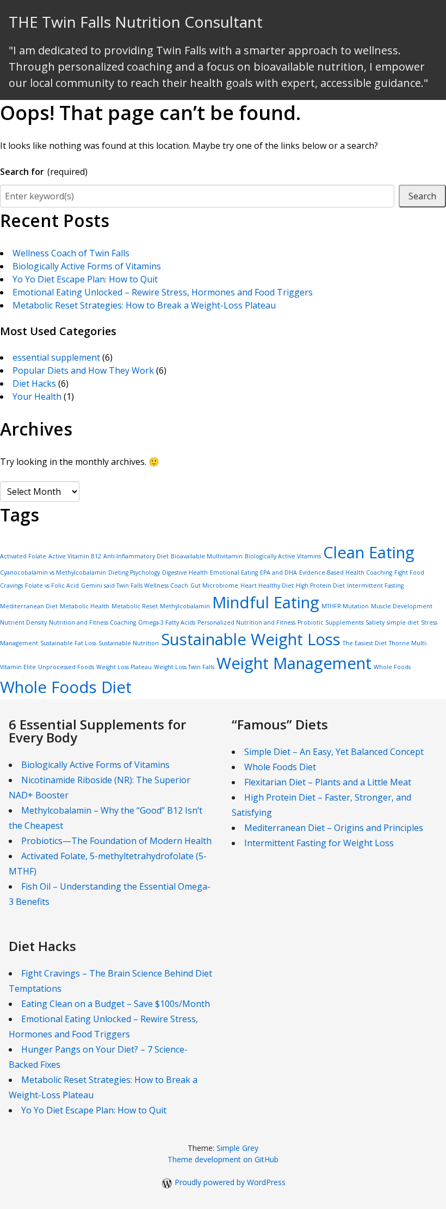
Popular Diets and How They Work (83, 370)
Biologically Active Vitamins (283, 556)
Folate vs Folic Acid (52, 585)
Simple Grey (237, 1148)
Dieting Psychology (134, 572)
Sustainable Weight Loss (250, 639)
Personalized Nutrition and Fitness (246, 622)
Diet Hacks (34, 383)
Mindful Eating (265, 602)
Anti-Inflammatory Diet (136, 556)
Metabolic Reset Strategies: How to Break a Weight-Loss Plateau (144, 305)
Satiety (375, 622)
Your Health (37, 396)
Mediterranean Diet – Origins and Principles (333, 828)
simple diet (403, 622)
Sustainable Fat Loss (68, 643)
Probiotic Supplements (330, 622)
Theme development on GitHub (223, 1159)
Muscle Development (401, 606)
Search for (44, 172)
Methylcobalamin (185, 606)
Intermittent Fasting (375, 585)
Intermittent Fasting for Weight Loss (319, 843)
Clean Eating (368, 552)
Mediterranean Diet (29, 606)
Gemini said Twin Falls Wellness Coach (134, 585)
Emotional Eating (234, 572)
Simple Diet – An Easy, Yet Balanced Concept (334, 752)
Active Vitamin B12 (74, 556)
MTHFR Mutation (345, 606)
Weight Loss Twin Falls (184, 667)
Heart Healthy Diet (267, 585)
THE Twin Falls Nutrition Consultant (136, 21)
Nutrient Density (23, 622)
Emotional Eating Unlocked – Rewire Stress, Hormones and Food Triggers (163, 292)
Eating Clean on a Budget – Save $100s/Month (115, 1004)
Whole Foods (392, 667)
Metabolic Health (84, 606)
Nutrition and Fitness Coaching (92, 622)
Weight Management (293, 663)
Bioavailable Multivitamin (207, 556)
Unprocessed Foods (66, 667)
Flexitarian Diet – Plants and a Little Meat (327, 782)
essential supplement (56, 357)
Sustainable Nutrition (128, 643)
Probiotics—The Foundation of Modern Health (116, 841)
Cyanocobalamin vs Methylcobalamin (53, 572)
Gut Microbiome (214, 585)
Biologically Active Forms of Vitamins (87, 266)
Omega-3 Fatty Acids (166, 622)
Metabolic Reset (135, 606)
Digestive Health (185, 572)
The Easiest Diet (365, 643)
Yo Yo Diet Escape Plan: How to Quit (85, 279)
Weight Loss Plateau (124, 667)
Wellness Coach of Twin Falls (71, 253)
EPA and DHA (278, 572)
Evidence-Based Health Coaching (345, 572)
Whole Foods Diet (66, 687)
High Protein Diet (320, 585)
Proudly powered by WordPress (230, 1182)
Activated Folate (23, 556)
